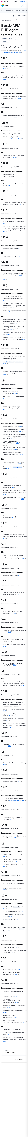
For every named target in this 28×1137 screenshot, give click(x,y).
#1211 (20, 204)
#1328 (15, 117)
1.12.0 (4, 262)
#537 (4, 890)
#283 (4, 993)
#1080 (8, 334)
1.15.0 (4, 122)
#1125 (20, 256)
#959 (22, 499)
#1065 (4, 300)
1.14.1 (4, 144)
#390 (18, 969)
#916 (13, 517)
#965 (4, 494)
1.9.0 (4, 415)
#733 (10, 715)
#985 (4, 398)
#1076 (11, 329)
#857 (18, 594)
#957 (19, 464)
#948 (11, 438)
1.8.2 (4, 523)
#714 (10, 727)
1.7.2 (3, 581)
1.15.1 (4, 104)
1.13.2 (4, 191)
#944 (20, 431)
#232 (4, 1012)
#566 (4, 866)
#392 (16, 974)
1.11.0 (4, 285)
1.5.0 (4, 770)
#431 (17, 919)
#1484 (5, 79)
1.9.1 (3, 380)
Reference (24, 10)
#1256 (12, 139)
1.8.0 (4, 564)
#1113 (23, 339)
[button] (7, 38)
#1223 (14, 157)
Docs (2, 10)
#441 (4, 908)
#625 (23, 800)
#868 (19, 575)
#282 (15, 996)
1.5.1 (3, 751)
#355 (21, 1029)
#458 (8, 885)
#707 (9, 746)
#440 (23, 911)
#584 (14, 838)
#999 (21, 454)
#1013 (4, 409)
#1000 (7, 468)
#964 (12, 487)
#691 (4, 764)
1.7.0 (3, 619)
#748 (7, 720)
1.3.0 (4, 872)
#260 (16, 1002)
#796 (9, 641)
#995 (17, 443)
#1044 (5, 375)
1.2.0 (4, 895)
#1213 (9, 185)
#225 (15, 1017)
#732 (4, 711)
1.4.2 (4, 787)
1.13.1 (4, 210)
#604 (19, 781)
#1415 (19, 98)
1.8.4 (4, 474)
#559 (4, 856)
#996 (15, 449)
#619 (11, 819)
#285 (8, 1034)
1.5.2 (4, 733)
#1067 (16, 323)
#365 (16, 947)
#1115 (20, 275)
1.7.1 (3, 600)
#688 (9, 632)
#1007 (15, 393)
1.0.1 (3, 958)
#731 (19, 706)
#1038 (4, 363)
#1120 (4, 280)
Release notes (9, 10)
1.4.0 (4, 824)
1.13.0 (4, 237)
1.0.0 (4, 980)
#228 (4, 1041)
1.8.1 (3, 544)
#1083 (9, 312)
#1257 (20, 139)
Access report (23, 1)
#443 (7, 930)
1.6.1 (3, 670)
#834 (14, 613)
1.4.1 (3, 806)
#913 (4, 538)
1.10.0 (4, 345)
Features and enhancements (12, 63)
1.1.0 (3, 936)
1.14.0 (4, 163)
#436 (10, 916)
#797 (4, 646)
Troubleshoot (17, 10)
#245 (8, 1007)
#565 (15, 861)
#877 (23, 559)
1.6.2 (4, 651)
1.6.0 (4, 691)
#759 (22, 685)
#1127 (19, 248)
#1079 (13, 307)
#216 (24, 1022)
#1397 (4, 68)
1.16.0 (4, 85)
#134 (12, 952)
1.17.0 (4, 58)
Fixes (3, 72)
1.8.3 (4, 504)
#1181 (4, 231)
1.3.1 (3, 843)
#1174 (4, 223)
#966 (20, 426)
